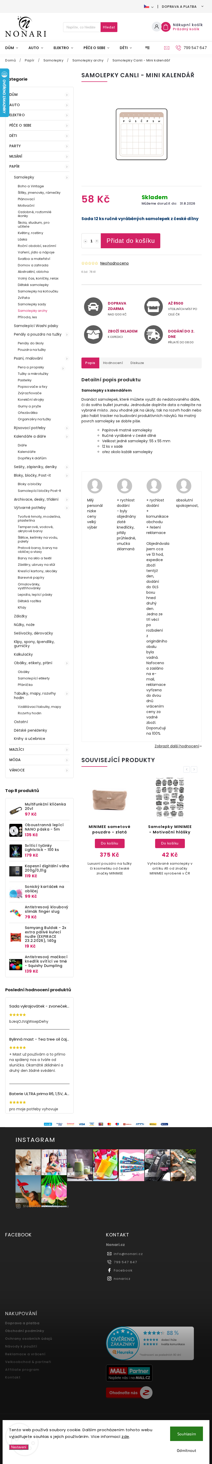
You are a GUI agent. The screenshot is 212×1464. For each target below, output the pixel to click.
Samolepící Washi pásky (36, 325)
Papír (14, 166)
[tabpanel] (109, 829)
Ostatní (21, 721)
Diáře (22, 445)
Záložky (20, 616)
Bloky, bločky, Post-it (32, 475)
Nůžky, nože (24, 624)
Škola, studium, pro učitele (34, 224)
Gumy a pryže (29, 406)
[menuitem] (14, 47)
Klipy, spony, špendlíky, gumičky (34, 644)
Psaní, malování (28, 358)
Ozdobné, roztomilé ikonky (34, 214)
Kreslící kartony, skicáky (37, 571)
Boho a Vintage (31, 186)
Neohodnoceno (114, 263)
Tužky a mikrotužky (33, 373)
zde (125, 1436)
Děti (13, 135)
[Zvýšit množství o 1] (97, 241)
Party (15, 146)
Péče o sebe (20, 125)
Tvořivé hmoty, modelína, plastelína (39, 518)
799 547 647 (125, 1262)
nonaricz (122, 1278)
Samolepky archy (33, 310)
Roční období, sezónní (37, 246)
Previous (187, 769)
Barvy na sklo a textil (34, 558)
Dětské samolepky (33, 285)
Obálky (24, 672)
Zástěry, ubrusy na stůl (36, 564)
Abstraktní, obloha (33, 271)
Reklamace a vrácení (25, 1354)
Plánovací (26, 199)
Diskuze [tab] (137, 363)
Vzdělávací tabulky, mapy (39, 706)
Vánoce (17, 770)
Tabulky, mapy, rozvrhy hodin (35, 695)
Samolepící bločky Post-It (39, 491)
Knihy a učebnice (30, 738)
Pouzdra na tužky (32, 349)
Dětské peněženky (30, 730)
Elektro (17, 115)
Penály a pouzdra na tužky (38, 334)
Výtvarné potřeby (30, 507)
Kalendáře (27, 452)
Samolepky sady (32, 304)
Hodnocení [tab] (113, 363)
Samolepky (24, 177)
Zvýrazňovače (30, 393)
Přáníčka (25, 685)
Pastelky (25, 380)
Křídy (22, 607)
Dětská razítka (29, 601)
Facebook (123, 1270)
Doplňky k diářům (32, 458)
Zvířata (24, 298)
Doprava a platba (179, 6)
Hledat (109, 27)
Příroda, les (27, 317)
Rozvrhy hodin (29, 713)
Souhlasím (186, 1433)
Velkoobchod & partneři (28, 1362)
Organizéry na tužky (34, 419)
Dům (13, 94)
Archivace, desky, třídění (36, 499)
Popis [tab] (90, 363)
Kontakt (13, 1377)
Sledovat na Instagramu (46, 1206)
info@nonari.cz (128, 1254)
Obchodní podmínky (24, 1331)
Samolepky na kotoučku (38, 291)
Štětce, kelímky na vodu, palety (38, 539)
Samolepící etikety (34, 678)
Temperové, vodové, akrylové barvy (36, 529)
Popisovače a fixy (32, 386)
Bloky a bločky (29, 484)
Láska (22, 239)
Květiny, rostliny (30, 233)
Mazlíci (16, 749)
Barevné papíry (31, 577)
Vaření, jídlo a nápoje (36, 252)
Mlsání (15, 156)
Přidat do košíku (131, 240)
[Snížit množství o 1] (85, 241)
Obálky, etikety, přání (33, 662)
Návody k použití (21, 1346)
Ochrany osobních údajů (28, 1338)
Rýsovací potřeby (30, 427)
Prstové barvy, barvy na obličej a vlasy (37, 550)
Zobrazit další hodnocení (177, 746)
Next (195, 769)
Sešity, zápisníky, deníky (35, 466)
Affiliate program (22, 1369)
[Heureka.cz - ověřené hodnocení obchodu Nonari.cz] (154, 1344)
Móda (15, 759)
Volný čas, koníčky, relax (38, 278)
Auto (14, 104)
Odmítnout (186, 1450)
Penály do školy (31, 343)
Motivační (26, 205)
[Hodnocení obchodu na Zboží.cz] (154, 1393)
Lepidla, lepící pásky (35, 594)
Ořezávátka (27, 412)
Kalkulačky (23, 654)
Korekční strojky (31, 399)
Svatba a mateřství (34, 259)
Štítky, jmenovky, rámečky (39, 192)
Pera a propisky (31, 367)
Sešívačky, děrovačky (33, 633)
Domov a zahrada (33, 265)
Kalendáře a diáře (30, 436)
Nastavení (18, 1447)
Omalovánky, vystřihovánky (29, 586)
